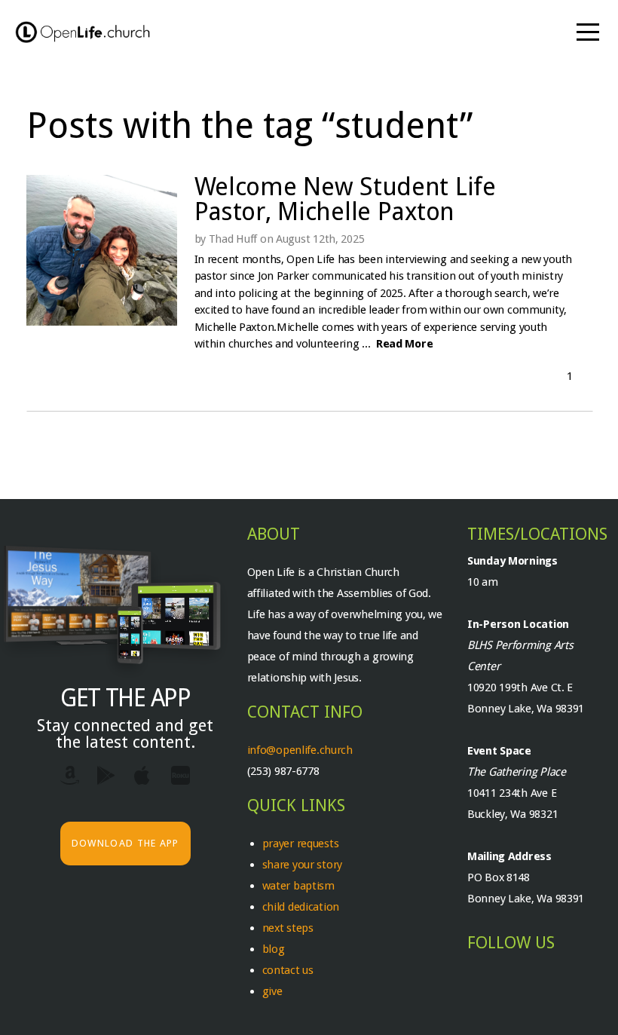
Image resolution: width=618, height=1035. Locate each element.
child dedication (301, 907)
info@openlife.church (301, 750)
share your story (302, 864)
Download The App (125, 843)
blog (273, 949)
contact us (288, 970)
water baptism (298, 886)
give (272, 991)
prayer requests (302, 843)
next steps (288, 928)
